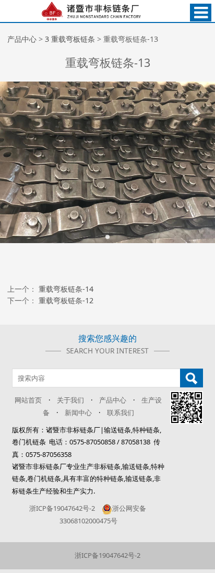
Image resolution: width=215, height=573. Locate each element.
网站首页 (28, 400)
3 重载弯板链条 (70, 39)
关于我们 (70, 400)
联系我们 (120, 412)
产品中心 (22, 39)
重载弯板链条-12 (66, 300)
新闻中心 (78, 412)
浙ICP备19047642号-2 (62, 508)
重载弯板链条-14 (66, 289)
